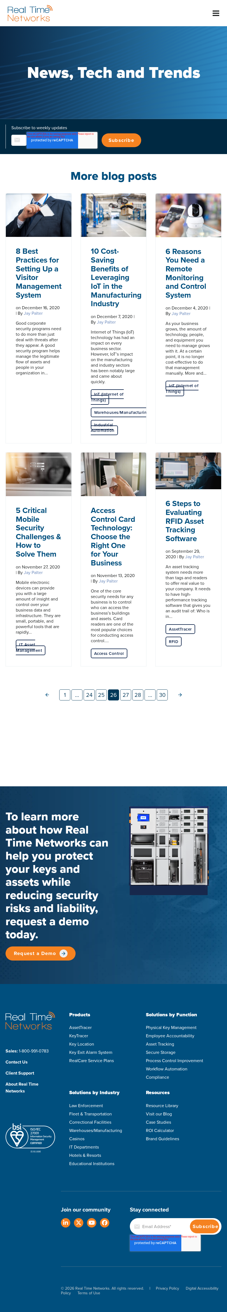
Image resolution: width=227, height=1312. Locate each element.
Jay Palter (33, 313)
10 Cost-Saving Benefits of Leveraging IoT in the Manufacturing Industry (116, 277)
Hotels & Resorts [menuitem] (85, 1155)
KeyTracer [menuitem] (78, 1036)
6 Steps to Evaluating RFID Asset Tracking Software (185, 521)
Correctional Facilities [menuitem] (90, 1122)
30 (162, 695)
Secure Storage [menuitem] (161, 1052)
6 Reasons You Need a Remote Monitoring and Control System (186, 273)
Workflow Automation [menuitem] (166, 1069)
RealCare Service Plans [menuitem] (91, 1060)
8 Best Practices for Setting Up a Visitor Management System (38, 272)
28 (138, 695)
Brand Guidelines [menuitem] (162, 1139)
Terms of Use (89, 1293)
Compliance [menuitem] (157, 1077)
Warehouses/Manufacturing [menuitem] (95, 1130)
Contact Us (17, 1062)
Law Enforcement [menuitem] (86, 1105)
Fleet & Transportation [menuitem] (90, 1114)
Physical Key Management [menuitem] (171, 1027)
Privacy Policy (167, 1288)
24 (89, 695)
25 (101, 695)
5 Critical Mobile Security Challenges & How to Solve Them (38, 532)
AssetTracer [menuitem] (80, 1027)
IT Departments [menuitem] (84, 1147)
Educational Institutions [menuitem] (91, 1163)
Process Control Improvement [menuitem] (174, 1060)
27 (126, 695)
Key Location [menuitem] (81, 1044)
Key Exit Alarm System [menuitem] (90, 1052)
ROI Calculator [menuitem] (160, 1130)
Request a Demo (35, 953)
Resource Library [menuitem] (162, 1105)
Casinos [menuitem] (76, 1139)
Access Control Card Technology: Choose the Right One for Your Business (113, 536)
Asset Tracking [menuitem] (160, 1044)
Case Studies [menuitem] (158, 1122)
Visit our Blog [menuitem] (159, 1114)
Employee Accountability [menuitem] (170, 1036)
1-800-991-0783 (34, 1051)
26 (113, 695)
